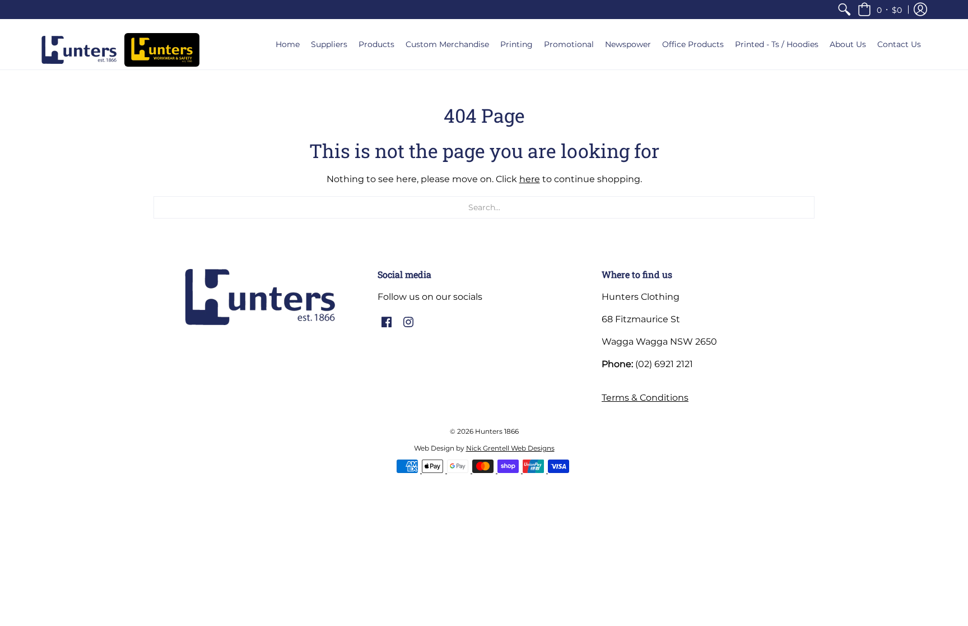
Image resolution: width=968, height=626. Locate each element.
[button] (879, 9)
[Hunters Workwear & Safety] (161, 50)
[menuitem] (844, 9)
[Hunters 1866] (79, 49)
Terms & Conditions (645, 397)
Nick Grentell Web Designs (510, 448)
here (529, 179)
